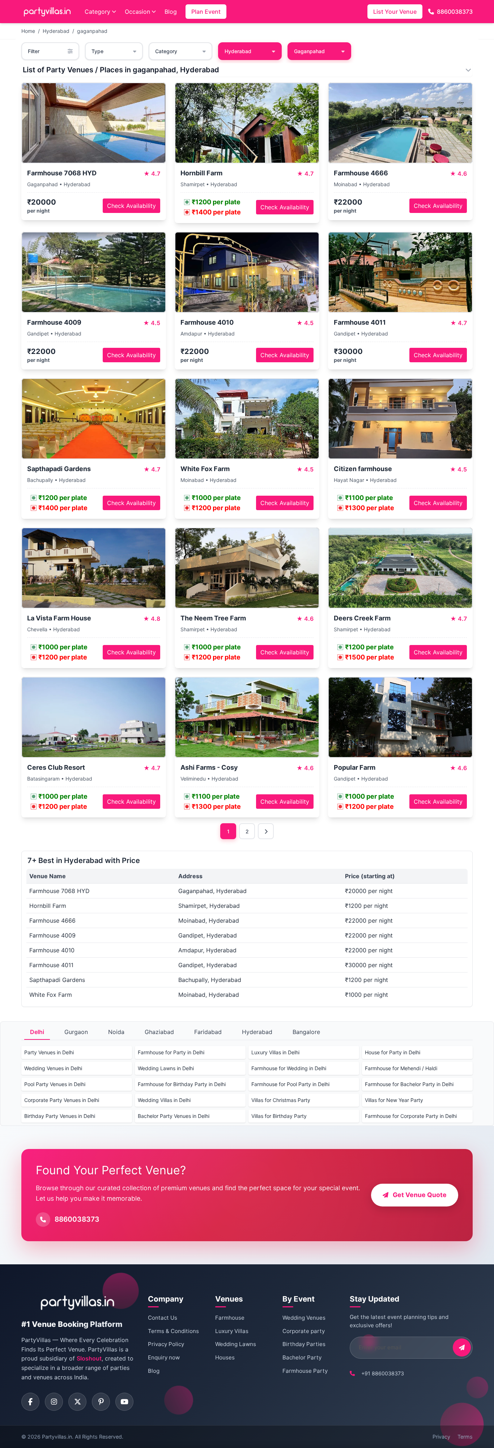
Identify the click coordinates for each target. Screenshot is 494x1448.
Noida (116, 1031)
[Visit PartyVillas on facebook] (30, 1402)
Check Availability (131, 205)
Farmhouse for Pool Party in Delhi (290, 1084)
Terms (465, 1437)
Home (28, 31)
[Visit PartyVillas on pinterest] (101, 1402)
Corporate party (303, 1331)
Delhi (37, 1031)
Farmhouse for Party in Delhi (171, 1052)
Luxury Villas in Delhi (275, 1052)
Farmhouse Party (305, 1370)
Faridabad (208, 1031)
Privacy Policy (166, 1344)
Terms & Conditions (173, 1331)
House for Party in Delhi (392, 1052)
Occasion (137, 11)
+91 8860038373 (382, 1373)
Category (97, 11)
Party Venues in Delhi (49, 1052)
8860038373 (455, 11)
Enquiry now (164, 1357)
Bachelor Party (301, 1357)
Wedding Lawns (235, 1344)
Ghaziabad (159, 1031)
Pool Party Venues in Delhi (54, 1084)
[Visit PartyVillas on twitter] (77, 1402)
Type (97, 51)
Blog (171, 11)
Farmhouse (229, 1317)
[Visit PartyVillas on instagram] (54, 1402)
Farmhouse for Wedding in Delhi (288, 1068)
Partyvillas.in (57, 1437)
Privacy (441, 1437)
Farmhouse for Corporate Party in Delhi (411, 1116)
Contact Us (162, 1317)
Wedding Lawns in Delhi (166, 1068)
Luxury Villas (231, 1331)
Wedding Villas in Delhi (164, 1100)
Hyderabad (56, 31)
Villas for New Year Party (394, 1100)
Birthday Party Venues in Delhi (59, 1116)
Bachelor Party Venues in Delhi (173, 1116)
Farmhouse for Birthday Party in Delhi (182, 1084)
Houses (225, 1357)
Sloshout (89, 1358)
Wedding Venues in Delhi (53, 1068)
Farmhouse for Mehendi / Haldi (401, 1068)
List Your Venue (395, 11)
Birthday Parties (303, 1344)
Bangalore (306, 1031)
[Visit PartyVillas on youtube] (124, 1402)
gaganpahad (92, 31)
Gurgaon (76, 1031)
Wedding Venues (303, 1317)
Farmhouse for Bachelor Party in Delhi (409, 1084)
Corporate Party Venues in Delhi (61, 1100)
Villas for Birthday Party (279, 1116)
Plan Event (206, 11)
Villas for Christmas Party (280, 1100)
